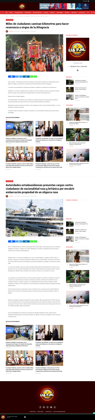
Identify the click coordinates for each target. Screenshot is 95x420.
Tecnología (60, 12)
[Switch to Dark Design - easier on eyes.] (92, 12)
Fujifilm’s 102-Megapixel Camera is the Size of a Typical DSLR (82, 97)
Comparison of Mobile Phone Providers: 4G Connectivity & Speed (78, 123)
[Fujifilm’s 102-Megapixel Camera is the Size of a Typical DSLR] (70, 97)
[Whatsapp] (33, 76)
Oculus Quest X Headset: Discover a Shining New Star (81, 81)
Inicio (11, 12)
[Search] (94, 12)
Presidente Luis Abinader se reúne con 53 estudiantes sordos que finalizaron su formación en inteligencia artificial (49, 140)
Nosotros (74, 12)
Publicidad (40, 411)
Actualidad (9, 19)
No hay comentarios (26, 31)
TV (88, 12)
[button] (78, 70)
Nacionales (28, 12)
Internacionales (37, 12)
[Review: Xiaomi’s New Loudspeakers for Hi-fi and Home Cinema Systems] (77, 155)
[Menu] (6, 12)
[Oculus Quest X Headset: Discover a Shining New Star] (70, 82)
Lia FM (11, 31)
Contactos (82, 12)
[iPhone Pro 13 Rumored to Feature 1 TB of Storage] (70, 89)
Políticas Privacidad (59, 411)
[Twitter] (18, 76)
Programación (19, 12)
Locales (46, 12)
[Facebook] (11, 76)
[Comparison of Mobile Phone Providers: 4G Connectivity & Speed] (77, 114)
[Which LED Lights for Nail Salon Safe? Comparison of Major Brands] (77, 134)
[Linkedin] (26, 76)
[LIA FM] (22, 6)
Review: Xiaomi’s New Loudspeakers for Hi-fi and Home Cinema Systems (78, 164)
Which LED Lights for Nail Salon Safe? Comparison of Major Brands (77, 143)
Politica (52, 12)
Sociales (67, 12)
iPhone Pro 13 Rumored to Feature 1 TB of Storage (81, 88)
